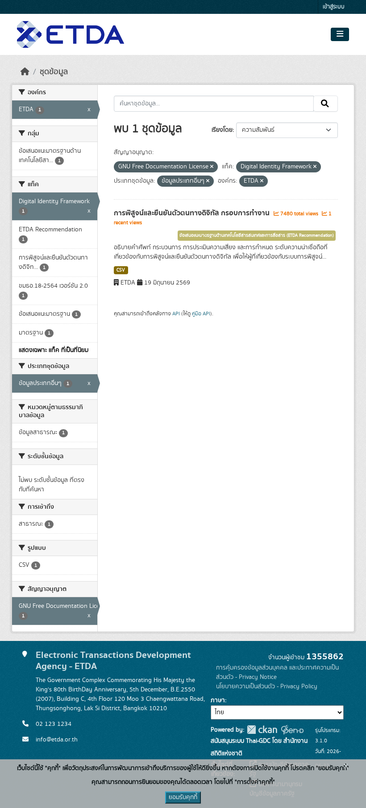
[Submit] (325, 104)
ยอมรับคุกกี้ (183, 797)
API (176, 314)
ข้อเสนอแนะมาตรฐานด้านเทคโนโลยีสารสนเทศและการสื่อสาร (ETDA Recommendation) (256, 235)
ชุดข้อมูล (54, 72)
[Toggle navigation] (340, 34)
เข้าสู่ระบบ (334, 7)
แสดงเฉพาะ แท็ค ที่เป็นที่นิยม (53, 350)
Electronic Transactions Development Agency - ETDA (113, 661)
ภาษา (218, 700)
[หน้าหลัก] (25, 72)
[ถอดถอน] (211, 167)
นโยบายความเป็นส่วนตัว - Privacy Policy (266, 686)
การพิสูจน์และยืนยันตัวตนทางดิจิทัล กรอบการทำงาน (192, 213)
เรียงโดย (222, 130)
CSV (120, 270)
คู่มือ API (201, 314)
